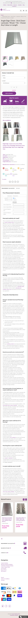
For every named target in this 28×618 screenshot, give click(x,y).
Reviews (18, 188)
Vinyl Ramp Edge (7, 147)
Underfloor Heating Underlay (7, 565)
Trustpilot (4, 179)
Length (4, 80)
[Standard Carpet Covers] (9, 125)
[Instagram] (9, 606)
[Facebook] (6, 606)
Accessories (3, 568)
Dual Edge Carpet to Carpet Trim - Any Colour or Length (21, 519)
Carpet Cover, (12, 143)
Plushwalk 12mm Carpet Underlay (10, 405)
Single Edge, (6, 143)
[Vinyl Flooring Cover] (12, 138)
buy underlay (13, 437)
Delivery (4, 4)
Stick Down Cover (20, 145)
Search (2, 577)
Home (2, 15)
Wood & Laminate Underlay (7, 564)
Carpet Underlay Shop (9, 222)
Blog (23, 4)
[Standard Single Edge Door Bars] (5, 125)
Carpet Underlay (4, 563)
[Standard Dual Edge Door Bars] (6, 131)
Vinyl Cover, (15, 147)
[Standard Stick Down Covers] (17, 131)
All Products (3, 571)
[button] (23, 616)
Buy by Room (4, 569)
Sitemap (2, 580)
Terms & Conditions (5, 578)
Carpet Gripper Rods (5, 567)
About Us (15, 4)
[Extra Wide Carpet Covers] (16, 125)
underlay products (10, 343)
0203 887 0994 (7, 2)
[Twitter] (2, 606)
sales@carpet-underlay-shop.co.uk (18, 2)
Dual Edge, (12, 145)
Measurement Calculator (8, 188)
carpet (6, 458)
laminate (11, 458)
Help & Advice (10, 4)
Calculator (20, 4)
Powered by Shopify (14, 615)
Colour (3, 75)
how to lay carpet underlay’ (8, 491)
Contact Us (14, 6)
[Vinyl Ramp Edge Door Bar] (6, 138)
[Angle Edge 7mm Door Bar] (19, 138)
